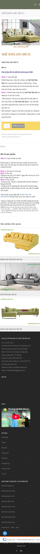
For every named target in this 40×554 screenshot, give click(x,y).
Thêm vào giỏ (18, 126)
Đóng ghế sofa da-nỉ (26, 134)
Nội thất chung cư (8, 486)
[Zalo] (25, 551)
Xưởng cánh (6, 469)
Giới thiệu (5, 437)
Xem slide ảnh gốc (20, 47)
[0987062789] (5, 533)
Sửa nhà (4, 458)
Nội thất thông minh (8, 517)
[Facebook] (16, 551)
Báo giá (4, 448)
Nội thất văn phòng (8, 512)
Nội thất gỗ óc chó (8, 496)
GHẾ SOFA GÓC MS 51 (13, 137)
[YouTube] (21, 551)
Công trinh (5, 453)
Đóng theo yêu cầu (13, 134)
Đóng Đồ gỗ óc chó (8, 507)
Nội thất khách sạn (8, 522)
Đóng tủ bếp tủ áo (8, 501)
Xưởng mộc (6, 463)
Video (4, 443)
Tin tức (4, 474)
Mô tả (3, 146)
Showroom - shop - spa (10, 527)
